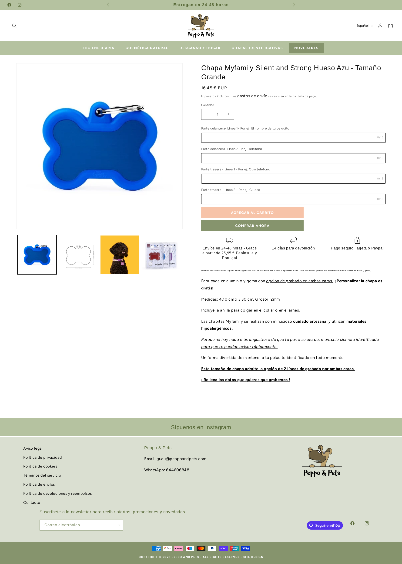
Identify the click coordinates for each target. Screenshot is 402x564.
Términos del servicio (42, 475)
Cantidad (207, 105)
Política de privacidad (42, 457)
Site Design (253, 557)
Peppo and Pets (185, 557)
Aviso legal (33, 448)
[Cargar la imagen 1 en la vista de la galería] (37, 254)
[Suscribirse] (118, 525)
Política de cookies (40, 466)
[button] (14, 26)
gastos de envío (252, 95)
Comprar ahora (252, 226)
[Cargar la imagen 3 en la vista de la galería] (119, 254)
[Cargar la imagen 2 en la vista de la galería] (78, 254)
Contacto (31, 502)
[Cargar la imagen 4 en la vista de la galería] (161, 254)
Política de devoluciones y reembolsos (57, 493)
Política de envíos (39, 484)
